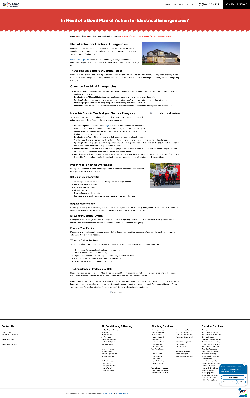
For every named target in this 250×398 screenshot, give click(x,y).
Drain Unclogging (157, 361)
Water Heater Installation (160, 370)
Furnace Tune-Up (107, 356)
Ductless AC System (108, 342)
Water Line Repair (182, 354)
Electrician (81, 36)
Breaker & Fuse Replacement (211, 339)
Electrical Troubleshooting (210, 342)
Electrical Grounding (208, 354)
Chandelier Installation (209, 377)
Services (177, 4)
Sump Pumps (156, 339)
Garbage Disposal (157, 337)
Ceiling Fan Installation (209, 380)
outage (106, 126)
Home (167, 4)
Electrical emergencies (79, 60)
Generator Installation (208, 366)
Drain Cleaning (156, 356)
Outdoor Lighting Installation (211, 363)
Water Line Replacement (184, 356)
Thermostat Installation (109, 339)
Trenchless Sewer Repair (184, 337)
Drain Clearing (156, 358)
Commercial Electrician (209, 368)
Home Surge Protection (209, 361)
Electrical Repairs (207, 337)
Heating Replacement (108, 366)
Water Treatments (157, 346)
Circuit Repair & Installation (210, 344)
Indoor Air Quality (107, 344)
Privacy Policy (108, 393)
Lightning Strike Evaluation (210, 356)
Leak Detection (156, 335)
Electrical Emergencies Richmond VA (104, 36)
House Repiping (156, 344)
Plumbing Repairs (157, 332)
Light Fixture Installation (209, 375)
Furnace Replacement (109, 354)
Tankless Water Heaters (159, 373)
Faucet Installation (157, 342)
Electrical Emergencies (209, 332)
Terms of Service (121, 393)
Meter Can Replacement (209, 349)
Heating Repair (106, 363)
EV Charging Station (208, 373)
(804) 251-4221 (211, 4)
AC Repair (104, 332)
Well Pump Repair (157, 349)
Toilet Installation (181, 346)
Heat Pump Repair (107, 370)
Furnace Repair (106, 351)
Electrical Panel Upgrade (210, 346)
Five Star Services (10, 4)
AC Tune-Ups (106, 337)
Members (190, 4)
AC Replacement (107, 335)
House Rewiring (206, 358)
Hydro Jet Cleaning (158, 363)
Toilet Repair (180, 344)
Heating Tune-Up (107, 368)
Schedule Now (235, 4)
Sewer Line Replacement (184, 335)
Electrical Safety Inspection (211, 335)
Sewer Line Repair (182, 332)
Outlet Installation (207, 370)
